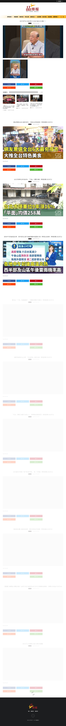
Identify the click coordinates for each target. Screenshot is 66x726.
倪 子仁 (19, 108)
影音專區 (50, 17)
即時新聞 (9, 17)
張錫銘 (5, 110)
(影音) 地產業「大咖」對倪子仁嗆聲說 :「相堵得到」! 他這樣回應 (22, 105)
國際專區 (55, 17)
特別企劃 (27, 17)
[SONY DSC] (36, 98)
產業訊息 (32, 17)
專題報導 (16, 17)
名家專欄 (39, 17)
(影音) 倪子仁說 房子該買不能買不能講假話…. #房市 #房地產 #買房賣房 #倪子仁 (36, 105)
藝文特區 (44, 17)
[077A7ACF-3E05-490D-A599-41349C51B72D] (9, 99)
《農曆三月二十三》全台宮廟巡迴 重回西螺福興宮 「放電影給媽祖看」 (8, 107)
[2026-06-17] (23, 98)
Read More (5, 79)
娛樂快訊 (21, 17)
